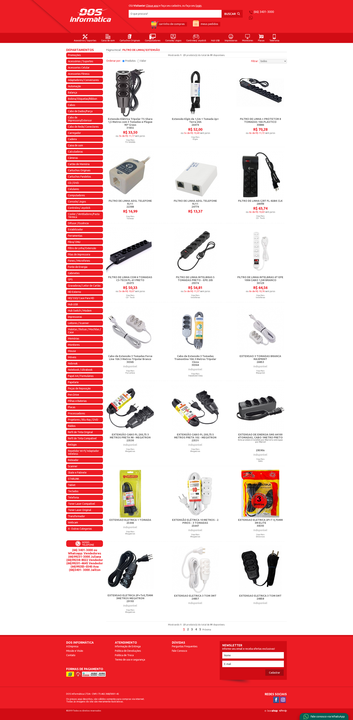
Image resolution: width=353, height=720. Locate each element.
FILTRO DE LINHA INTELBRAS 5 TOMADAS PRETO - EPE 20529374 (195, 280)
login (199, 5)
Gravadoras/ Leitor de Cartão (84, 285)
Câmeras (73, 157)
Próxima (206, 629)
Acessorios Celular (79, 67)
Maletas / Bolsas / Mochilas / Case (84, 331)
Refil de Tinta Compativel (82, 438)
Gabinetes (74, 273)
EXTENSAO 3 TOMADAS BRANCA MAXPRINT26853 (260, 359)
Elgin (195, 139)
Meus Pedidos (207, 24)
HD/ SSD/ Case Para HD (81, 298)
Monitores (247, 40)
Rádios (72, 425)
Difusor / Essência (78, 223)
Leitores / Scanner (78, 323)
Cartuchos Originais (130, 40)
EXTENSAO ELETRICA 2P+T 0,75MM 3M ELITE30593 (260, 522)
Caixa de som (108, 40)
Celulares (73, 189)
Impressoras (231, 40)
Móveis (72, 357)
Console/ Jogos (173, 40)
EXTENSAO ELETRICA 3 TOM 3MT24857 (195, 597)
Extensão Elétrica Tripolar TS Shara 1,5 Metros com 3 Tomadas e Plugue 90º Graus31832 (130, 123)
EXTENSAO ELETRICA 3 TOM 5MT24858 (260, 597)
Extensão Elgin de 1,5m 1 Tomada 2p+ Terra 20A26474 (195, 121)
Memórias (73, 338)
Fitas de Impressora (79, 254)
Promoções (74, 55)
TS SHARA (130, 142)
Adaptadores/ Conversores (83, 80)
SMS (260, 461)
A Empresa (72, 646)
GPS (70, 279)
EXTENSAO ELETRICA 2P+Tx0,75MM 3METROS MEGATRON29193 (130, 598)
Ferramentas (75, 235)
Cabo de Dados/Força (80, 111)
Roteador (73, 460)
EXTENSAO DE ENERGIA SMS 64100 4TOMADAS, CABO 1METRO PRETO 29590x (260, 442)
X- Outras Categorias (80, 528)
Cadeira (72, 139)
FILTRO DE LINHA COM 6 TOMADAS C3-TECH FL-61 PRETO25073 (130, 280)
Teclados (73, 491)
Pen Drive (73, 394)
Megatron (130, 451)
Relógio (72, 444)
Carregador (74, 132)
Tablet (71, 485)
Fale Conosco (179, 650)
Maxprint (260, 373)
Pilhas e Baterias (77, 400)
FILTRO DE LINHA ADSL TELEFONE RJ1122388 (130, 203)
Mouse (72, 351)
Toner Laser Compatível (81, 503)
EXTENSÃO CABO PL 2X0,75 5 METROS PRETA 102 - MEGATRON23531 (195, 437)
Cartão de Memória (79, 164)
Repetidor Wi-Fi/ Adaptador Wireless (83, 452)
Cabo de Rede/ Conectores (83, 126)
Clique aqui (152, 5)
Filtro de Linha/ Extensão (82, 248)
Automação (74, 86)
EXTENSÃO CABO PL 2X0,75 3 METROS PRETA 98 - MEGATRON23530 (130, 437)
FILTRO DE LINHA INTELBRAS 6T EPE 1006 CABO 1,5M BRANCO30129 (260, 280)
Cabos (71, 105)
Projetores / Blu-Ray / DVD (83, 419)
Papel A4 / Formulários (81, 376)
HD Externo (74, 291)
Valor (143, 60)
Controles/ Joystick (196, 40)
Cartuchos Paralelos (79, 176)
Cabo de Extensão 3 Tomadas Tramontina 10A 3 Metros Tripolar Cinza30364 (195, 360)
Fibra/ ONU (74, 241)
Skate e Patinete (77, 472)
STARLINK (73, 478)
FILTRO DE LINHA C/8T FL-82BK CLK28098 (260, 202)
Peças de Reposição (79, 388)
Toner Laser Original (79, 510)
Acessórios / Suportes (85, 40)
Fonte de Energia (77, 266)
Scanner (72, 466)
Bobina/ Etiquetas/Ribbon (82, 98)
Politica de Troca (124, 655)
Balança (72, 92)
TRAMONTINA (195, 376)
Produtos (130, 60)
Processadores (76, 413)
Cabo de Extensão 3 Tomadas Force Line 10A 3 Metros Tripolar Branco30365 (130, 359)
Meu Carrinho (168, 24)
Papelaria (73, 382)
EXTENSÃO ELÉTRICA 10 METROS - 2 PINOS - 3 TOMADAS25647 (195, 522)
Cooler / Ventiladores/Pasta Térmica (83, 215)
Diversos (260, 537)
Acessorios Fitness (79, 73)
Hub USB (215, 40)
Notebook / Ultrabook (80, 369)
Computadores (152, 40)
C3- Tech (260, 218)
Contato (70, 655)
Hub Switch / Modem (80, 310)
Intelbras (195, 297)
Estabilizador (75, 229)
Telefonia (274, 40)
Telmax (130, 218)
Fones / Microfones (79, 260)
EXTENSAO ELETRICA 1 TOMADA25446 (130, 521)
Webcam (73, 522)
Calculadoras (75, 151)
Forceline (130, 373)
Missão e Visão (74, 650)
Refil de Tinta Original (80, 432)
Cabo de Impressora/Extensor (80, 119)
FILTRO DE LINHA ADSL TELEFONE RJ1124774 (195, 203)
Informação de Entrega (128, 646)
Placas (261, 40)
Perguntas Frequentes (184, 646)
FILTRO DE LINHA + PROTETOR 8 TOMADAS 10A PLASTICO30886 (260, 121)
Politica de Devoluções (128, 650)
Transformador (76, 516)
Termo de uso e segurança (130, 659)
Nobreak (73, 363)
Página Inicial (113, 49)
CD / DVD (73, 182)
